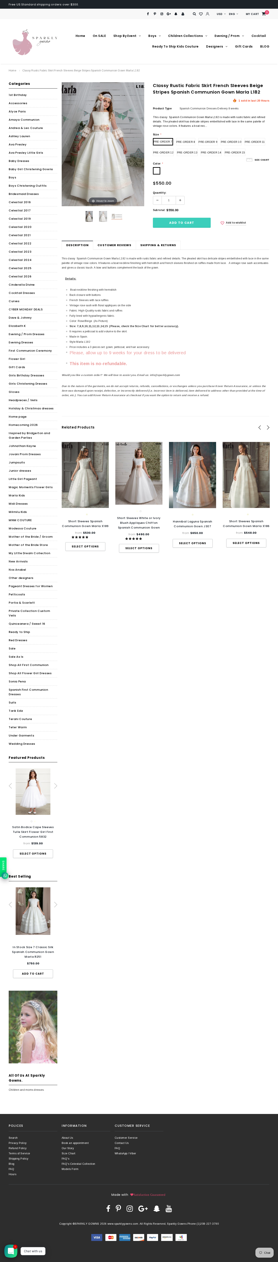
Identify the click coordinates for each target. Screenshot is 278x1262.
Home (12, 70)
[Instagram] (162, 14)
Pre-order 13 (187, 152)
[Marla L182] (103, 216)
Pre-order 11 (255, 141)
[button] (80, 537)
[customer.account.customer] (207, 13)
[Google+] (169, 14)
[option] (33, 813)
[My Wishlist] (201, 14)
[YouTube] (183, 14)
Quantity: (159, 192)
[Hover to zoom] (103, 144)
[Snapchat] (176, 14)
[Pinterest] (155, 14)
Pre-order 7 (163, 141)
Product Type (162, 108)
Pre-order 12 (163, 152)
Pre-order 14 (211, 152)
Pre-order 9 (208, 141)
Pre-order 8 (185, 141)
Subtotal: (159, 210)
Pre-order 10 (231, 141)
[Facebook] (148, 14)
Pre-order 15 (235, 152)
